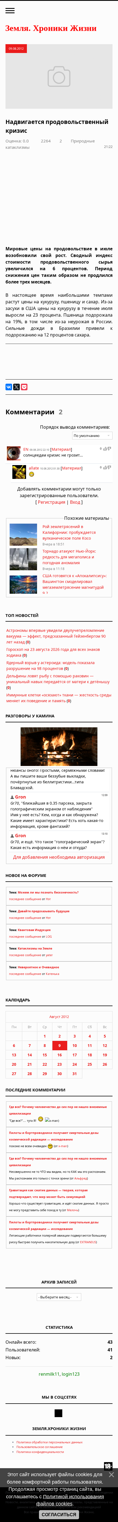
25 (90, 1064)
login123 (71, 1374)
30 (59, 1073)
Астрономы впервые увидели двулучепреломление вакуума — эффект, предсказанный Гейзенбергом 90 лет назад (56, 636)
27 (14, 1073)
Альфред (80, 1178)
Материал (61, 449)
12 (105, 1045)
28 (29, 1073)
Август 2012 (59, 1016)
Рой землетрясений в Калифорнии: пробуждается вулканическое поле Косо (69, 532)
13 (14, 1054)
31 (74, 1073)
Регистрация (51, 502)
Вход (75, 502)
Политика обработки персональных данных (49, 1442)
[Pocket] (24, 387)
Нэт (48, 899)
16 (59, 1054)
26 (105, 1064)
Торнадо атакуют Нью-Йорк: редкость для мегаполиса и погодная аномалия (69, 556)
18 (90, 1054)
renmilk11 (49, 1374)
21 (29, 1064)
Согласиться (59, 1514)
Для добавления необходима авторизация (59, 857)
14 (29, 1054)
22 (45, 1064)
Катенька (52, 974)
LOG (49, 936)
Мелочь (72, 1210)
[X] (16, 387)
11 (90, 1045)
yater (49, 955)
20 (14, 1064)
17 (74, 1054)
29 (45, 1073)
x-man (62, 1146)
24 (74, 1064)
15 (45, 1054)
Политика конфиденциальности (40, 1452)
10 (74, 1045)
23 (59, 1064)
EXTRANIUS (88, 1242)
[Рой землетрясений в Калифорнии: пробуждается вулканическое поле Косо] (23, 544)
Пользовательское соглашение (39, 1447)
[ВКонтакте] (8, 387)
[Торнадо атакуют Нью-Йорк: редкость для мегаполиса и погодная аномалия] (23, 568)
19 (105, 1054)
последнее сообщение (25, 899)
